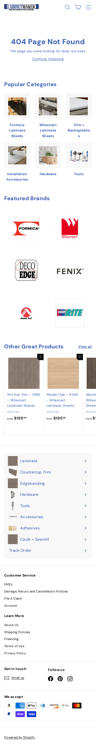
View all (85, 346)
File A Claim (13, 598)
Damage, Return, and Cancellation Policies (36, 591)
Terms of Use (14, 646)
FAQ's (8, 584)
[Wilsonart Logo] (69, 228)
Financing (11, 639)
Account (10, 606)
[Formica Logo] (26, 228)
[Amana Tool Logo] (26, 313)
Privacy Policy (15, 653)
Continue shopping (48, 59)
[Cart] (78, 7)
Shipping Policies (17, 632)
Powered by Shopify (19, 737)
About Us (11, 625)
